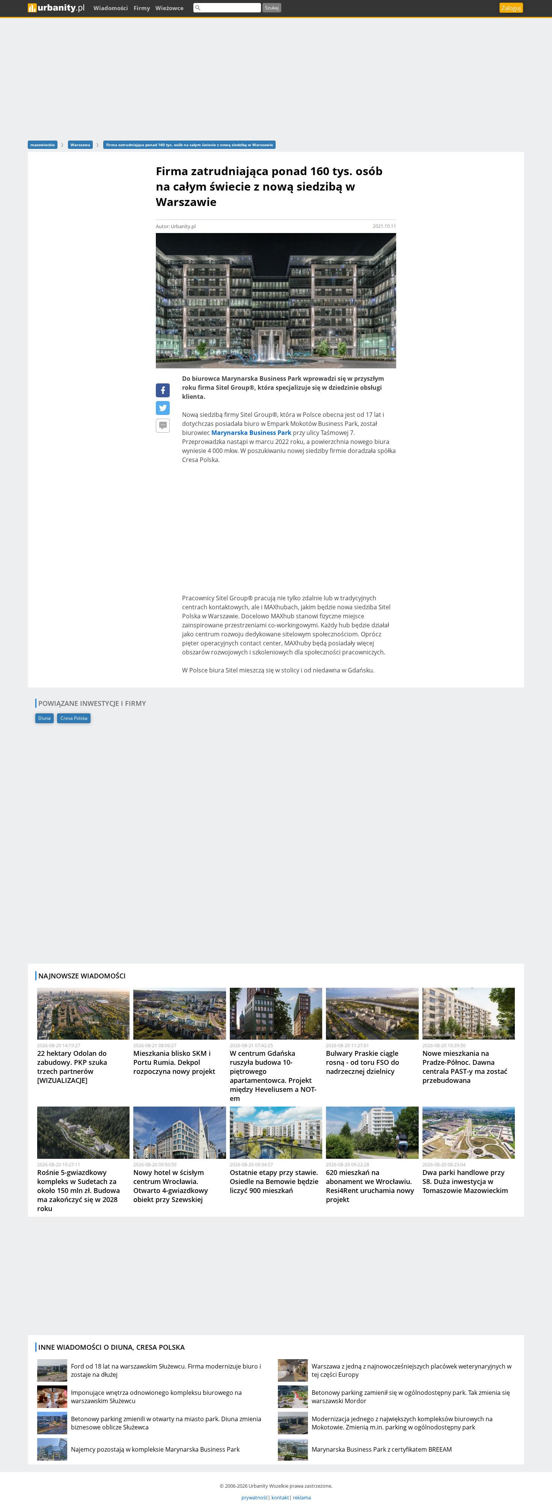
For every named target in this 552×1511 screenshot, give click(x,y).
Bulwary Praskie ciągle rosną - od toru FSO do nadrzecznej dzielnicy (362, 1062)
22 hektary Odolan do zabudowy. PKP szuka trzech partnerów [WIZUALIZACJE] (72, 1067)
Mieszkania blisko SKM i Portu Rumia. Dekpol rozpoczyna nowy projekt (174, 1062)
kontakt (280, 1497)
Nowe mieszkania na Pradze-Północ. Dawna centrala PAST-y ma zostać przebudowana (464, 1067)
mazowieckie (42, 144)
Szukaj (272, 8)
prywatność (254, 1497)
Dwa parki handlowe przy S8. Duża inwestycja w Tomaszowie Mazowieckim (465, 1181)
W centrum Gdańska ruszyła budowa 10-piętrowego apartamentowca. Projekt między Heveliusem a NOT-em (273, 1076)
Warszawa (80, 144)
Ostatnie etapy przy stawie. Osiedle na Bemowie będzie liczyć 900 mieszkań (274, 1181)
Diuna (44, 718)
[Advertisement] (276, 78)
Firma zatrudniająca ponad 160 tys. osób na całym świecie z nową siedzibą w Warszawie (189, 144)
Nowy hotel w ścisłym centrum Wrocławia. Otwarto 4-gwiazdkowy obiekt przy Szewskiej (170, 1186)
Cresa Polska (73, 718)
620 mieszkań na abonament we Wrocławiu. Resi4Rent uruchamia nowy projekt (370, 1186)
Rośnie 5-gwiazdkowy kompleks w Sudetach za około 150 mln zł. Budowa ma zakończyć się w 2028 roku (78, 1190)
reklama (302, 1497)
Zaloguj (511, 8)
